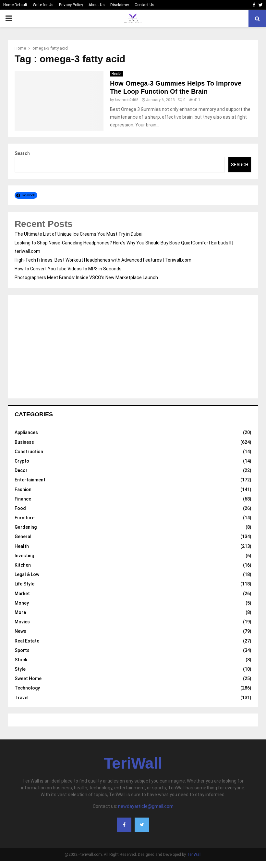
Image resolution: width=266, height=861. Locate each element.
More (20, 612)
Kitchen (23, 565)
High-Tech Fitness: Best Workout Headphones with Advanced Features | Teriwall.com (103, 260)
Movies (22, 621)
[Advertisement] (133, 346)
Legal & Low (27, 574)
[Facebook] (124, 825)
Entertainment (30, 479)
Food (20, 508)
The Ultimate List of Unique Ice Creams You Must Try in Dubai (78, 234)
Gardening (26, 527)
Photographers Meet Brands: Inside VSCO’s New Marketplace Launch (86, 277)
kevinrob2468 (127, 100)
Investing (24, 555)
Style (20, 669)
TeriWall (133, 763)
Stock (21, 659)
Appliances (26, 432)
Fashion (23, 489)
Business (24, 442)
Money (22, 603)
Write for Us (43, 5)
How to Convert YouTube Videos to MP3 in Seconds (68, 268)
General (23, 536)
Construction (29, 451)
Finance (23, 498)
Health (117, 74)
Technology (27, 687)
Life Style (24, 583)
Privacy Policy (71, 5)
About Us (97, 5)
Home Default (15, 5)
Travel (22, 697)
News (20, 631)
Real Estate (27, 640)
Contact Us (144, 5)
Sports (22, 650)
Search (22, 153)
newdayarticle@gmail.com (146, 806)
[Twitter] (142, 825)
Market (22, 593)
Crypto (22, 461)
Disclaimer (119, 5)
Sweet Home (28, 678)
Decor (21, 470)
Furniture (24, 517)
